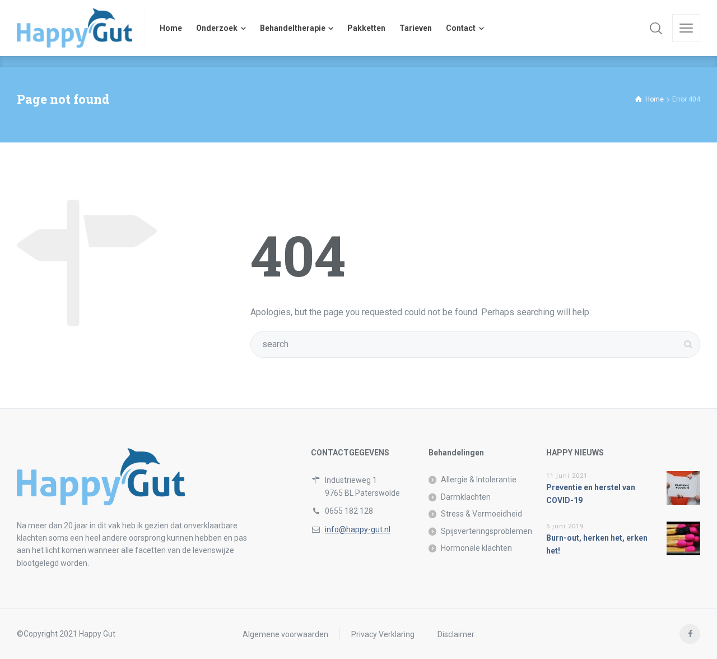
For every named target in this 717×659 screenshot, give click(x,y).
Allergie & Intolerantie (478, 479)
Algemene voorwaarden (285, 633)
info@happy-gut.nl (357, 529)
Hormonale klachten (476, 547)
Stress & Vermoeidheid (481, 513)
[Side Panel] (686, 28)
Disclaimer (455, 633)
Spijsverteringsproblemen (486, 531)
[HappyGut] (74, 28)
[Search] (655, 28)
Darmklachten (466, 496)
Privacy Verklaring (383, 633)
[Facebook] (689, 634)
